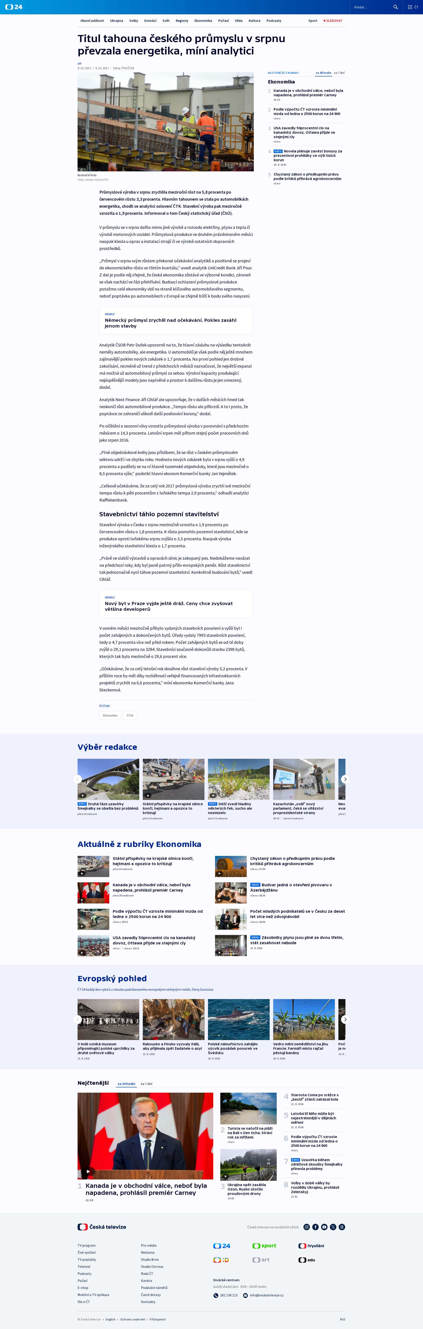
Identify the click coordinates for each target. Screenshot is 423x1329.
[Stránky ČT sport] (264, 1245)
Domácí (150, 20)
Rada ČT (147, 1273)
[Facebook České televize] (315, 1227)
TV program (87, 1245)
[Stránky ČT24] (221, 1245)
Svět (166, 20)
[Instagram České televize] (306, 1227)
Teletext (84, 1266)
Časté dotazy (151, 1294)
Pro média (148, 1245)
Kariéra (146, 1280)
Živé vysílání (87, 1252)
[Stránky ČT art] (260, 1259)
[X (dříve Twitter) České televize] (333, 1227)
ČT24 (130, 715)
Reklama (147, 1252)
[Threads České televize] (341, 1227)
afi (80, 63)
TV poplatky (87, 1259)
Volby (133, 20)
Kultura (254, 20)
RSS (342, 1319)
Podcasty (274, 20)
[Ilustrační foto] (166, 121)
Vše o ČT (84, 1301)
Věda (239, 20)
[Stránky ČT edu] (307, 1259)
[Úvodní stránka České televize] (102, 1227)
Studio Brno (150, 1259)
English (110, 1319)
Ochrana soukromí (132, 1319)
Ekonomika (203, 20)
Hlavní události (92, 20)
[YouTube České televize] (324, 1227)
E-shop (83, 1287)
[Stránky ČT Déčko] (221, 1259)
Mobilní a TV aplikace (93, 1294)
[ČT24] (13, 7)
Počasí (223, 20)
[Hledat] (396, 7)
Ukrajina (116, 20)
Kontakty (148, 1301)
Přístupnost (158, 1319)
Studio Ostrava (152, 1266)
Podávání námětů (154, 1287)
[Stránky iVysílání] (311, 1245)
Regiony (182, 20)
